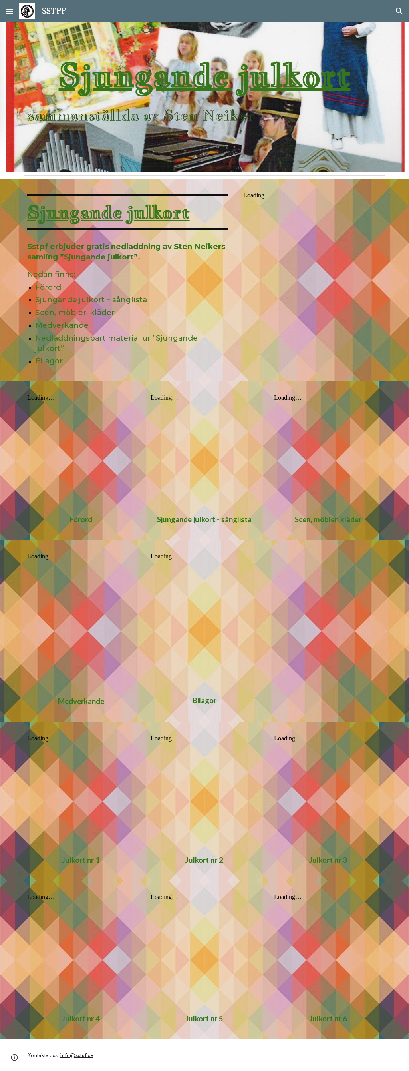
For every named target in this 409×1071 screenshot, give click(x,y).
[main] (204, 97)
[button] (9, 11)
